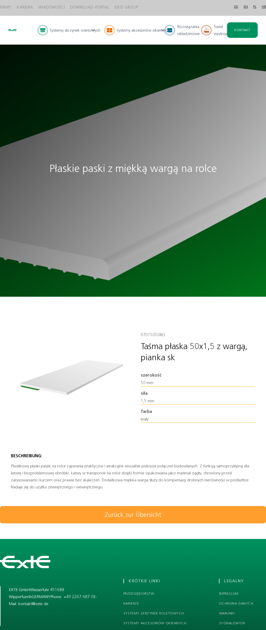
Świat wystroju (221, 30)
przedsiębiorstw (138, 594)
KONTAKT (242, 30)
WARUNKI (227, 613)
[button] (66, 30)
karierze (131, 603)
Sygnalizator (232, 623)
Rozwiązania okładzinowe (188, 30)
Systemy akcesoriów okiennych (155, 623)
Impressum (228, 594)
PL (254, 6)
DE (236, 6)
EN (246, 6)
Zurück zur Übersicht (133, 514)
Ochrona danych (236, 603)
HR (264, 6)
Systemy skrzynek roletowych (153, 613)
